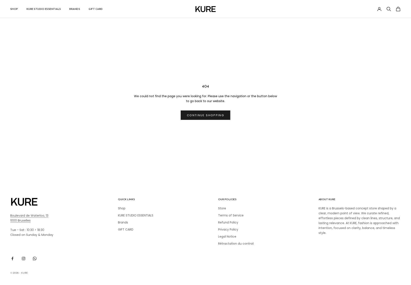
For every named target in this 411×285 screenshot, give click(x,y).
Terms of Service (231, 215)
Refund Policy (228, 222)
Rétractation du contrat (236, 243)
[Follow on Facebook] (12, 258)
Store (222, 208)
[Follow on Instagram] (23, 258)
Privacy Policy (228, 229)
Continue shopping (205, 115)
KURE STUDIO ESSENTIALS (44, 9)
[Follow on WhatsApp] (35, 258)
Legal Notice (227, 236)
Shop (14, 9)
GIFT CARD (96, 9)
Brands (74, 9)
